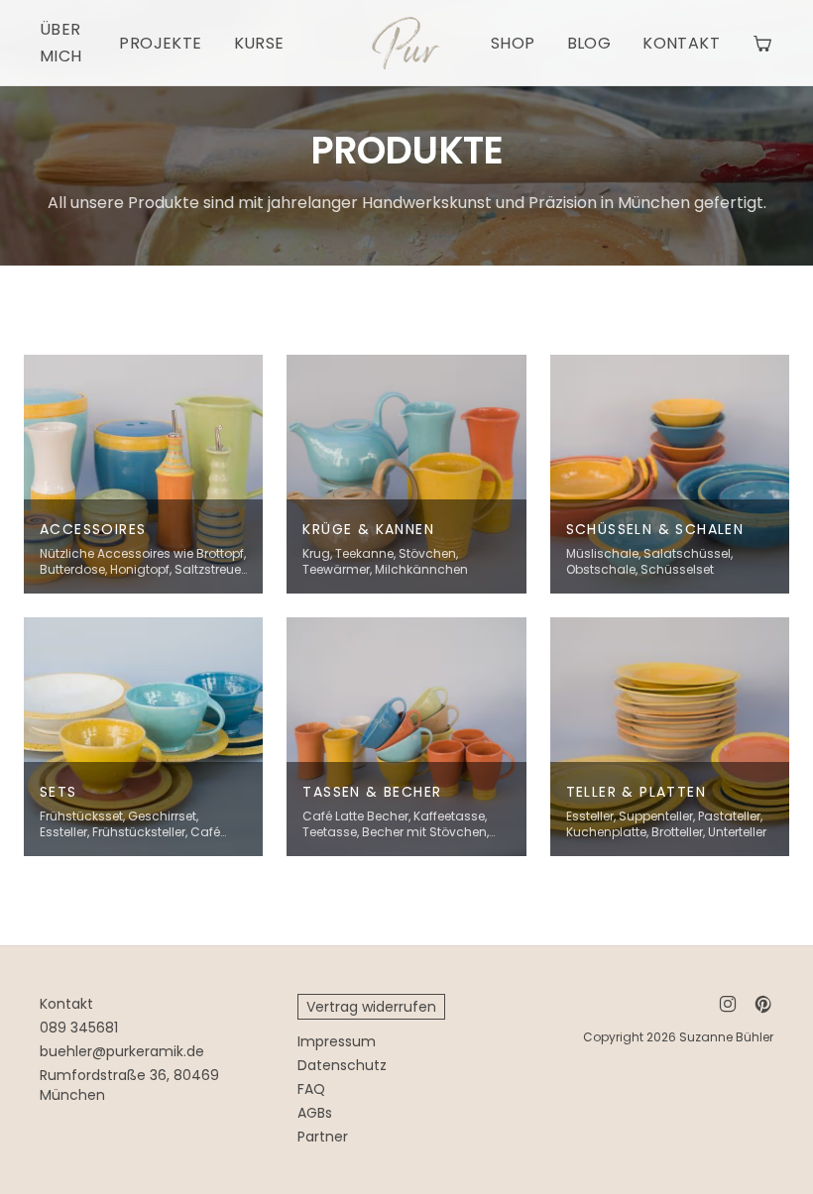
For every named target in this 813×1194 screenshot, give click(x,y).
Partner (322, 1136)
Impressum (336, 1041)
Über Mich (61, 42)
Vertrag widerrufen (371, 1007)
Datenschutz (342, 1065)
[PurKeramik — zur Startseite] (406, 43)
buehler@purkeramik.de (122, 1051)
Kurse (259, 43)
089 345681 (79, 1027)
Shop (513, 43)
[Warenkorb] (762, 43)
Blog (589, 43)
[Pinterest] (763, 1004)
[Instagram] (728, 1004)
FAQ (311, 1089)
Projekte (160, 43)
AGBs (314, 1113)
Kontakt (681, 43)
